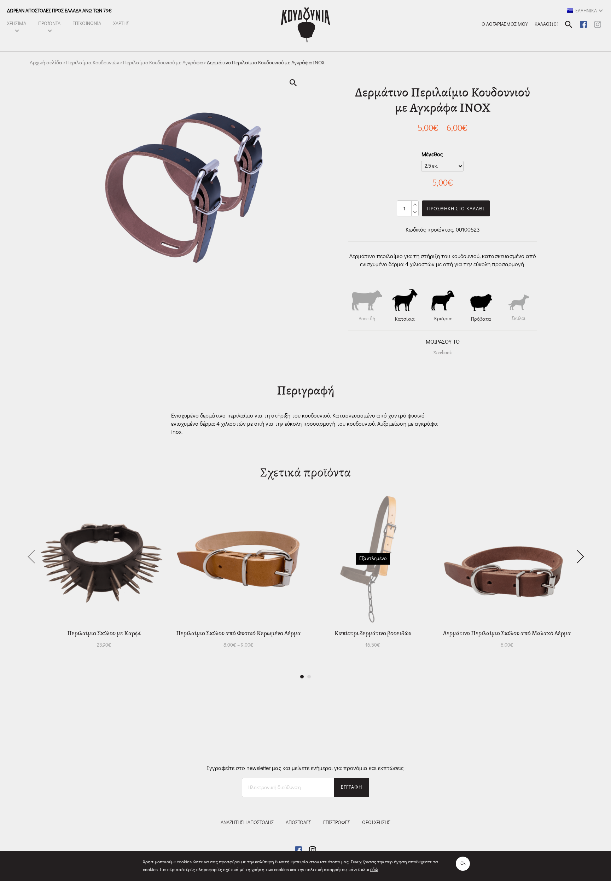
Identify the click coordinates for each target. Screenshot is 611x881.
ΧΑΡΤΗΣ (121, 23)
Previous (34, 556)
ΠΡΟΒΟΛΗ (88, 645)
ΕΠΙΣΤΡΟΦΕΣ (336, 822)
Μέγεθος (432, 154)
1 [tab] (302, 676)
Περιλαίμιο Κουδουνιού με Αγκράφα (163, 62)
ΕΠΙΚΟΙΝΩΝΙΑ (86, 23)
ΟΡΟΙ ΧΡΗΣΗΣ (376, 822)
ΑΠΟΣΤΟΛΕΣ (298, 822)
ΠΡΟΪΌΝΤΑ (49, 23)
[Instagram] (597, 23)
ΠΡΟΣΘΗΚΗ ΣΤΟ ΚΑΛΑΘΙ (456, 208)
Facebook (442, 352)
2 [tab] (309, 676)
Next (576, 556)
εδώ (374, 870)
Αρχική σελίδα (46, 62)
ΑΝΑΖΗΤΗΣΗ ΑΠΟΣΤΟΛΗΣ (247, 822)
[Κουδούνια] (305, 24)
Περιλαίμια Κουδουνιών (92, 62)
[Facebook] (584, 23)
